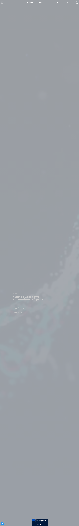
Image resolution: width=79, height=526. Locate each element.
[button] (20, 2)
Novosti (57, 2)
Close (52, 55)
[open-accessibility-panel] (2, 523)
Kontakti (66, 2)
